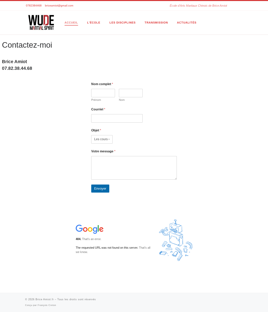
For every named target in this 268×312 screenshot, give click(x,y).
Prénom (96, 99)
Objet (96, 130)
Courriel (98, 109)
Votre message (103, 151)
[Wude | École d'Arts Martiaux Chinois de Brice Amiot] (42, 22)
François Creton (47, 305)
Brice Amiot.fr (45, 299)
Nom (122, 99)
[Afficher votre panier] (241, 5)
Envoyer (100, 188)
